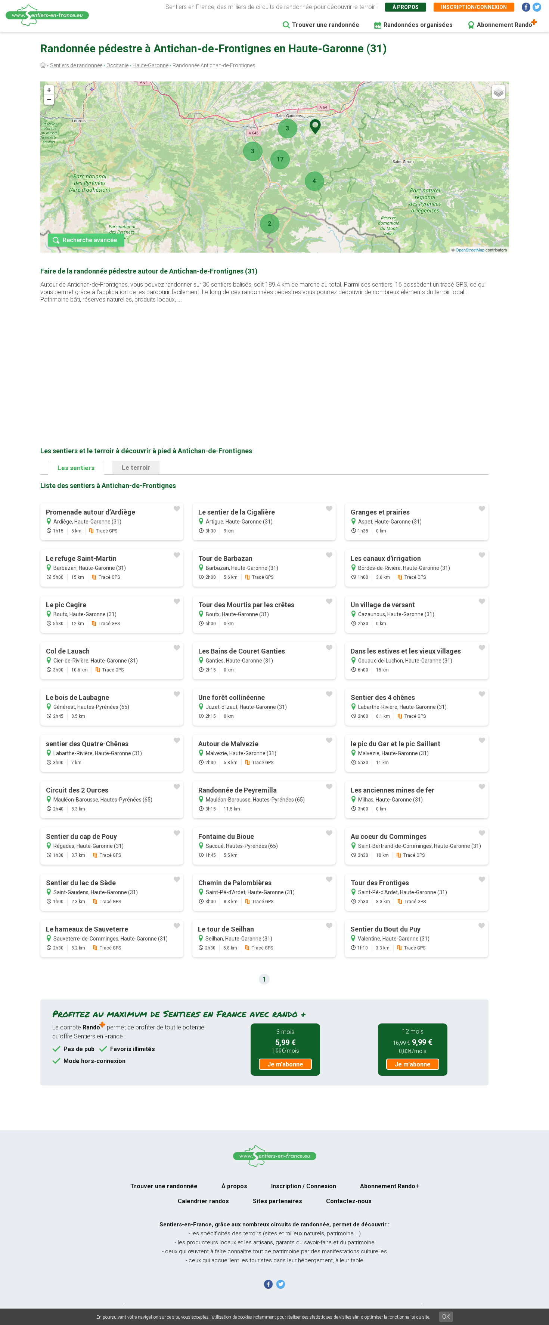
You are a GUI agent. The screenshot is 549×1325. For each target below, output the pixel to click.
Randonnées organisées (418, 24)
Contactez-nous (349, 1201)
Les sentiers (76, 468)
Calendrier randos (203, 1201)
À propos (406, 7)
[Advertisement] (264, 363)
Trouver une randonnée (325, 24)
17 (280, 159)
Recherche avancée (90, 240)
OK (446, 1316)
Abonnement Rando (504, 24)
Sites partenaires (277, 1201)
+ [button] (49, 90)
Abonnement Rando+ (389, 1186)
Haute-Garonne (150, 65)
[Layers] (498, 92)
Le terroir (136, 467)
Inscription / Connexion (303, 1186)
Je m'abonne (285, 1064)
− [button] (49, 100)
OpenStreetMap (470, 250)
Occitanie (117, 65)
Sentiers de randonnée (76, 65)
